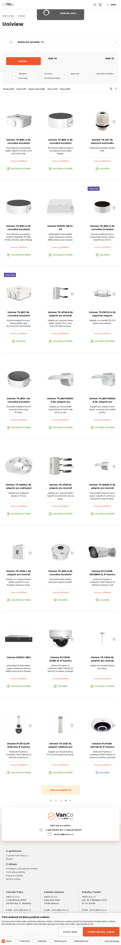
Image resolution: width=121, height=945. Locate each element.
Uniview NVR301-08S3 (19, 657)
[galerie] (110, 89)
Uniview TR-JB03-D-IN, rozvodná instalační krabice (102, 229)
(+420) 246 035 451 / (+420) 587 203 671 (63, 829)
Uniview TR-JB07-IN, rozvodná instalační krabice (19, 315)
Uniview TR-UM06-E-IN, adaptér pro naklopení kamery (19, 488)
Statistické (42, 941)
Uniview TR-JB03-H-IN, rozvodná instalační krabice (18, 229)
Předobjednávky (52, 78)
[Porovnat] (30, 122)
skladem (22, 73)
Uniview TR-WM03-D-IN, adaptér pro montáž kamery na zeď (102, 488)
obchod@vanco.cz (63, 834)
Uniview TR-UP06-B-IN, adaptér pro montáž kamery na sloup (60, 315)
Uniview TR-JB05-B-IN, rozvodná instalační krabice (60, 574)
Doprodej (22, 78)
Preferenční (25, 941)
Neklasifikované (81, 941)
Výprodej (74, 73)
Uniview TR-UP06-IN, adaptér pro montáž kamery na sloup (60, 488)
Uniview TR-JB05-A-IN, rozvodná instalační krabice (18, 143)
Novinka (48, 73)
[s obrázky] (116, 89)
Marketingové (60, 941)
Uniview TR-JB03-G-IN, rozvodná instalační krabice (60, 143)
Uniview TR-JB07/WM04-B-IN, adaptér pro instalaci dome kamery (102, 402)
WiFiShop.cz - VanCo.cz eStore (14, 4)
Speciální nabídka (104, 73)
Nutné (9, 941)
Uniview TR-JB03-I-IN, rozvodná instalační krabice (18, 402)
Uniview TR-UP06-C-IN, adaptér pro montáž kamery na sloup (18, 574)
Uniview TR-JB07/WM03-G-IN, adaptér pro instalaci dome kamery (60, 402)
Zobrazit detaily (111, 941)
